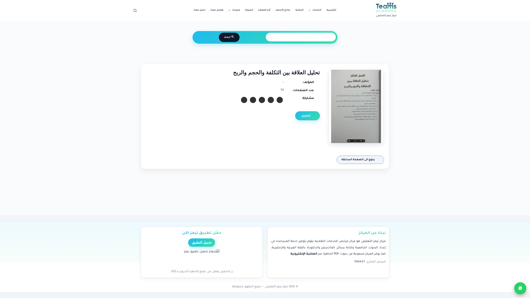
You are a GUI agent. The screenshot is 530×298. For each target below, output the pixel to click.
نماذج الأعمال (283, 10)
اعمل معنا (199, 10)
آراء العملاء (264, 10)
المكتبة (299, 10)
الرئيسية (331, 10)
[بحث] (135, 10)
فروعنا (236, 10)
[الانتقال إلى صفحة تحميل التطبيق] (202, 258)
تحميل (306, 116)
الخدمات (316, 10)
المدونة (249, 10)
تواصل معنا (217, 10)
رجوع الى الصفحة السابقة (358, 159)
